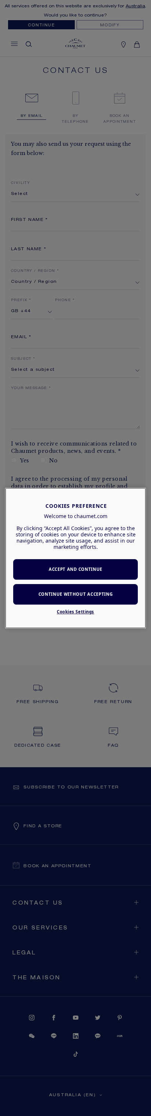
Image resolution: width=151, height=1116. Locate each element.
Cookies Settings (75, 611)
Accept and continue (75, 569)
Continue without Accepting (75, 594)
